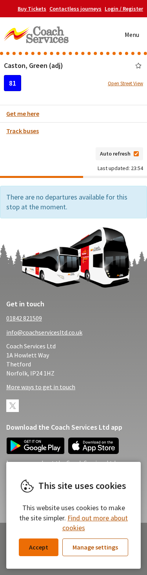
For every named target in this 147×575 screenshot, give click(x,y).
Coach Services (36, 34)
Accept (38, 547)
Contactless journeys (75, 8)
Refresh (77, 153)
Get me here (22, 113)
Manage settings (95, 547)
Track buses (22, 131)
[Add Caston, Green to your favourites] (138, 65)
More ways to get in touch (40, 387)
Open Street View (125, 83)
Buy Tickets (32, 8)
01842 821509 (24, 318)
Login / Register (124, 8)
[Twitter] (12, 405)
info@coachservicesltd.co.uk (44, 332)
